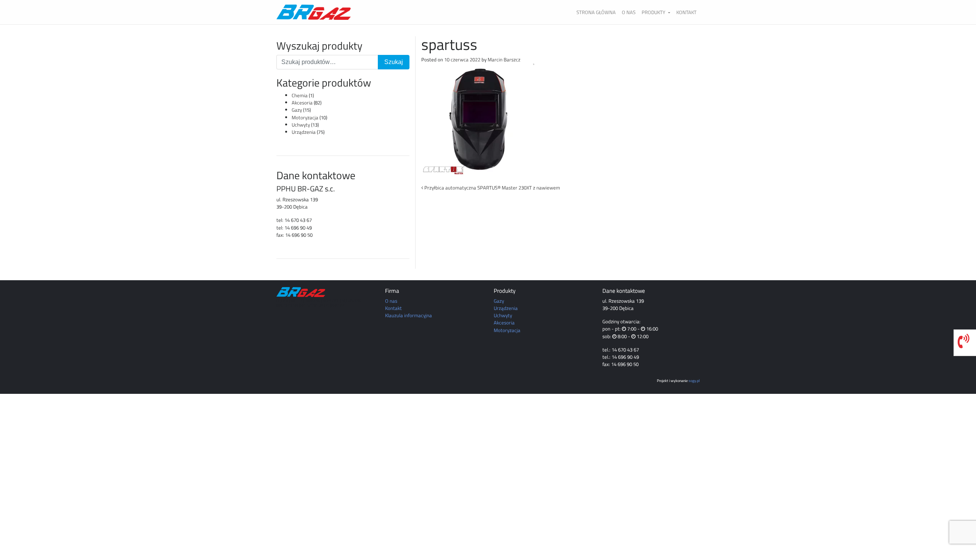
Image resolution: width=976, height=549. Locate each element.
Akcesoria (302, 102)
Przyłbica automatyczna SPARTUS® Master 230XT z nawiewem (491, 187)
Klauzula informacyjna (408, 315)
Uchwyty (301, 124)
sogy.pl (694, 380)
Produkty (654, 12)
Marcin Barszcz (504, 59)
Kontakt (686, 12)
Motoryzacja (305, 117)
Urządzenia (304, 132)
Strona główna (596, 12)
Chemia (300, 95)
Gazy (297, 110)
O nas (629, 12)
